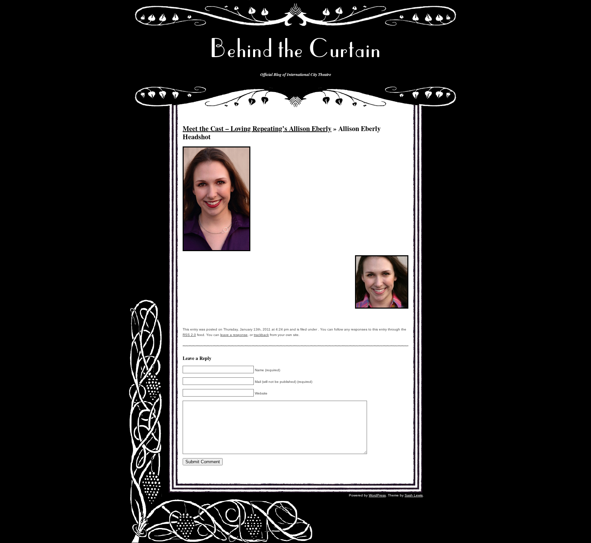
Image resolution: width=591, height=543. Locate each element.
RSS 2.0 (189, 335)
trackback (261, 335)
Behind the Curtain (295, 48)
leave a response (234, 335)
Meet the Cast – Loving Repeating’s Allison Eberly (257, 128)
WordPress (377, 495)
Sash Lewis (414, 495)
